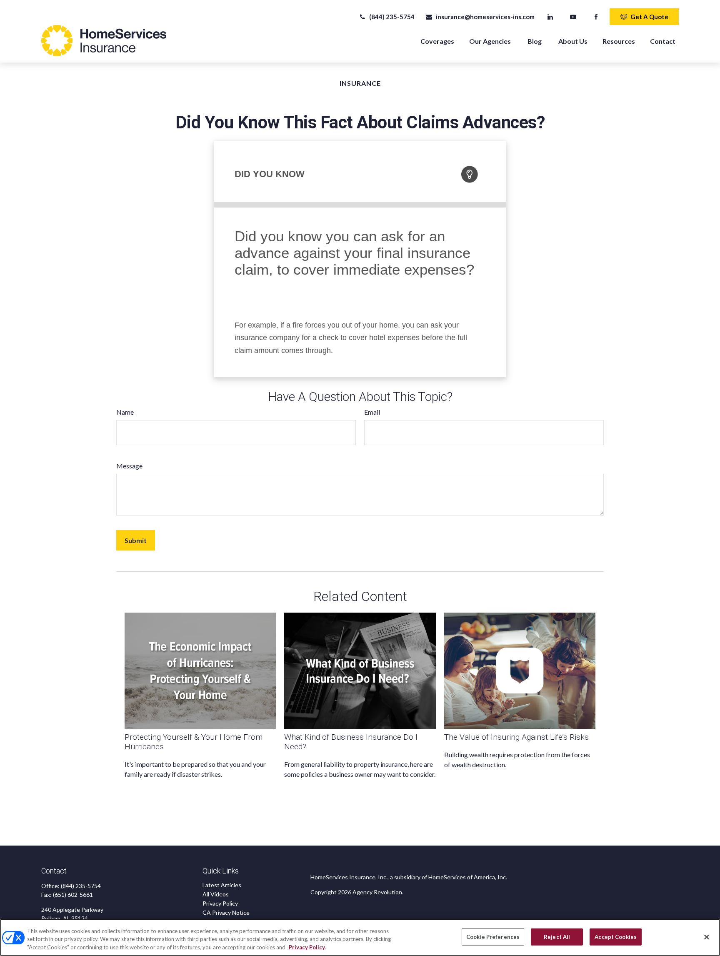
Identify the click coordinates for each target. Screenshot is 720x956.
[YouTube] (573, 16)
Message (129, 466)
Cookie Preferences (493, 936)
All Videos (215, 894)
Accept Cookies (616, 936)
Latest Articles (221, 884)
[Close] (707, 937)
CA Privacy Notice (226, 912)
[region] (360, 937)
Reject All (557, 936)
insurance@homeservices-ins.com (485, 16)
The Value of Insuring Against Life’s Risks (516, 737)
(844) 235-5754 (392, 16)
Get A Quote (649, 16)
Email (372, 412)
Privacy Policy (220, 903)
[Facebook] (596, 16)
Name (125, 412)
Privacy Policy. (307, 947)
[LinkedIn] (550, 16)
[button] (437, 40)
